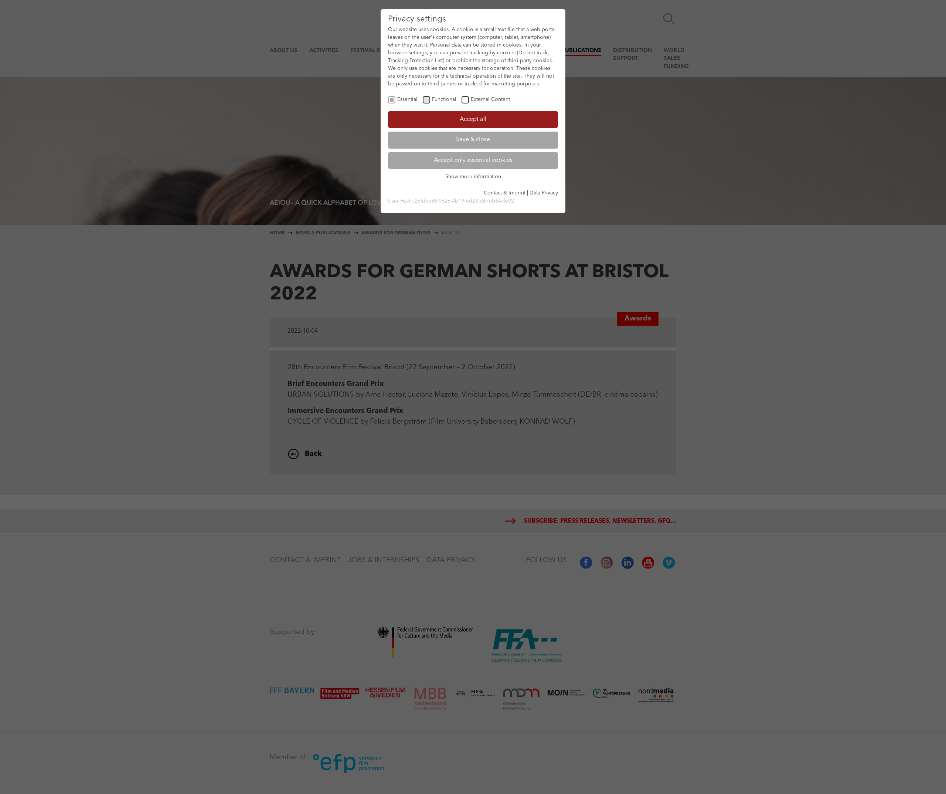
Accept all (473, 119)
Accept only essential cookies (473, 160)
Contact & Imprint (504, 193)
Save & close (473, 140)
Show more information (473, 176)
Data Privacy (544, 193)
